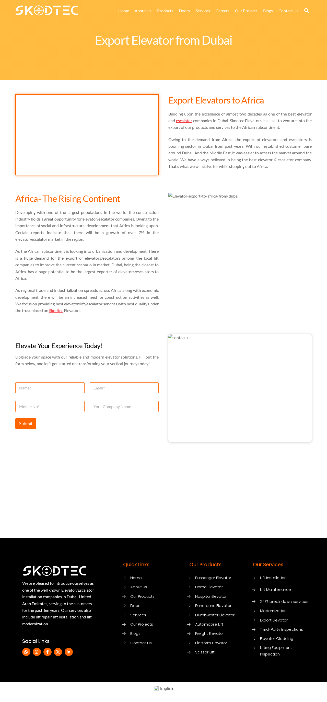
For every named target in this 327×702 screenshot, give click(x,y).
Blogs (268, 10)
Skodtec (56, 310)
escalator (184, 120)
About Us (143, 10)
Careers (222, 10)
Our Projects (246, 10)
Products (165, 10)
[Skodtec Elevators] (46, 13)
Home (123, 10)
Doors (184, 10)
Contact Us (288, 10)
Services (203, 10)
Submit (25, 423)
